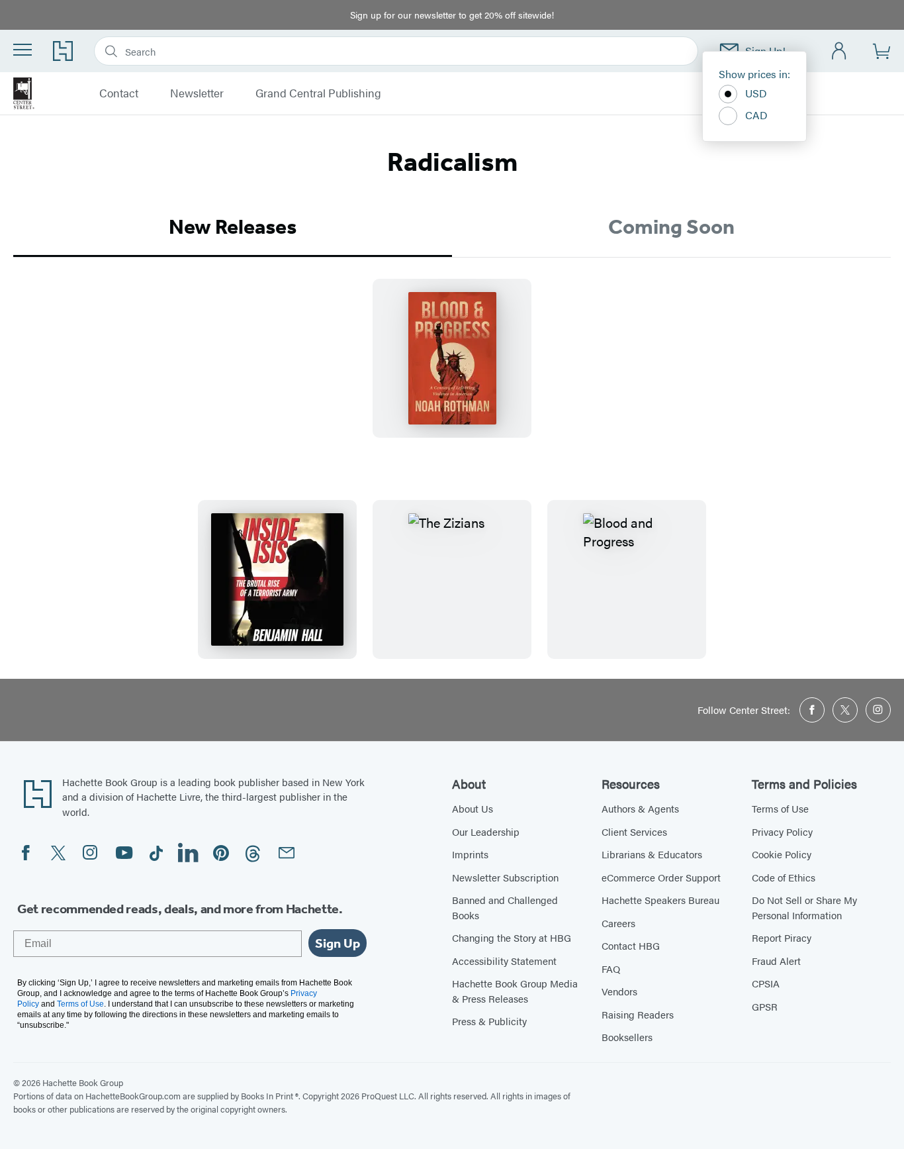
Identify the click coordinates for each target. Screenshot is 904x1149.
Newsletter (197, 93)
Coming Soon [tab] (671, 226)
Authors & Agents (640, 808)
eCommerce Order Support (661, 877)
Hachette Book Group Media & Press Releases (515, 990)
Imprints (470, 854)
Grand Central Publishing (318, 93)
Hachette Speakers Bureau (660, 900)
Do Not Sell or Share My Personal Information (804, 907)
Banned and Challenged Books (505, 907)
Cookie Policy (781, 854)
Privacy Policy (782, 831)
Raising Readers (638, 1014)
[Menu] (22, 50)
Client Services (634, 831)
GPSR (765, 1006)
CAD (756, 115)
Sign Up (337, 943)
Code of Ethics (783, 877)
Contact (118, 93)
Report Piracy (781, 937)
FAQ (611, 968)
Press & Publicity (489, 1021)
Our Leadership (486, 831)
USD (756, 93)
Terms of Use (780, 808)
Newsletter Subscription (505, 877)
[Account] (839, 51)
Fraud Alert (776, 961)
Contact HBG (631, 945)
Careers (618, 923)
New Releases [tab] (232, 226)
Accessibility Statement (504, 961)
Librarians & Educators (652, 854)
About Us (472, 808)
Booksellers (627, 1037)
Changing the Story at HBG (511, 937)
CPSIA (766, 983)
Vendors (619, 991)
